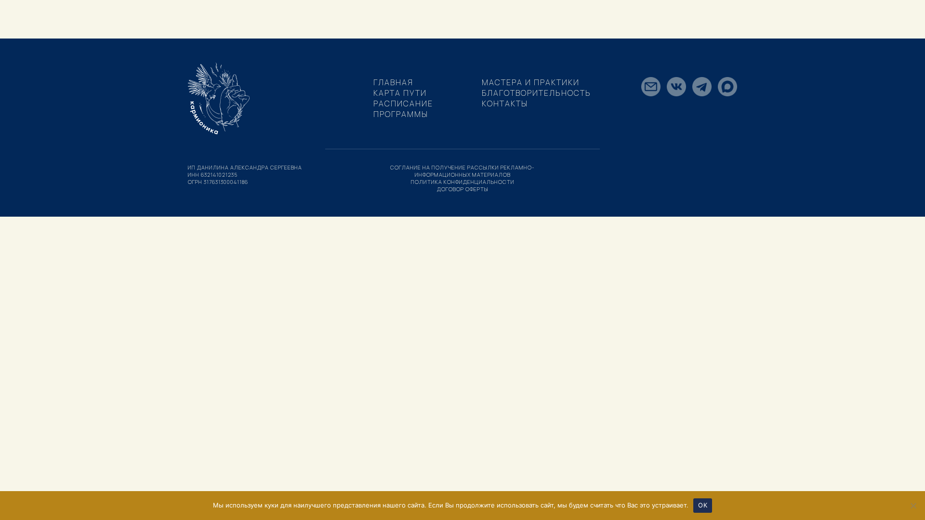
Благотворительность (536, 93)
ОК (702, 505)
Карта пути (400, 93)
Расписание (403, 103)
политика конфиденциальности (463, 181)
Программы (400, 114)
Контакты (505, 103)
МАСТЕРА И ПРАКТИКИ (531, 82)
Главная (393, 82)
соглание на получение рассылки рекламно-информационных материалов (462, 171)
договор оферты (463, 189)
